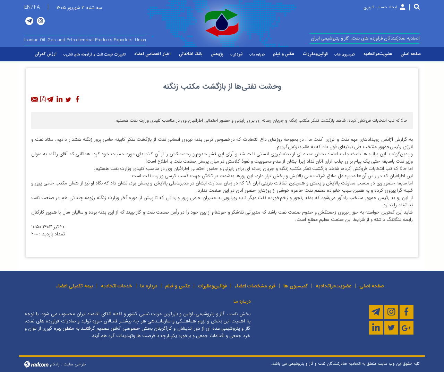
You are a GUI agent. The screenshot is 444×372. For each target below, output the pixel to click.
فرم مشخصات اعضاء (255, 286)
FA (37, 7)
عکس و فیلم (177, 286)
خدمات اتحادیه (116, 286)
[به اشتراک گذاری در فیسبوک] (77, 99)
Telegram (29, 21)
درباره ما (148, 286)
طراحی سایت (74, 364)
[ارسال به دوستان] (35, 99)
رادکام (55, 364)
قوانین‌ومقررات (212, 286)
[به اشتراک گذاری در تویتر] (68, 99)
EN (27, 7)
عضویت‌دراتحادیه (333, 286)
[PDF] (43, 99)
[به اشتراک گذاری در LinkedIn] (59, 99)
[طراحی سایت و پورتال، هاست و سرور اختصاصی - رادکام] (36, 364)
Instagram (41, 21)
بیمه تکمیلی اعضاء (74, 286)
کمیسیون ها (295, 286)
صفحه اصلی (371, 286)
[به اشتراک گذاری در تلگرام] (50, 99)
